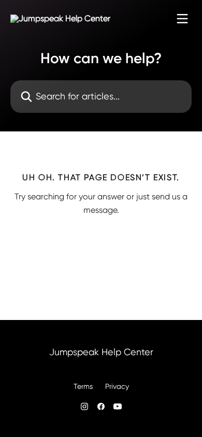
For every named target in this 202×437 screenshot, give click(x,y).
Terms (83, 386)
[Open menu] (182, 18)
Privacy (117, 386)
